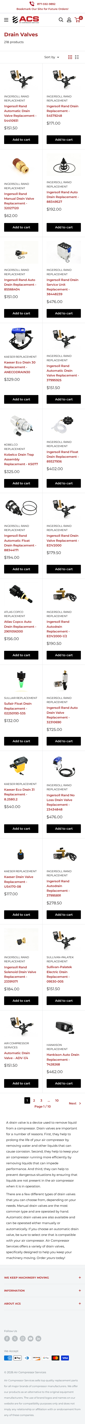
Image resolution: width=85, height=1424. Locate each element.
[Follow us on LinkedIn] (38, 1338)
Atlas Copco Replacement (14, 614)
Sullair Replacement (20, 698)
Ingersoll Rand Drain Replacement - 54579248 (62, 111)
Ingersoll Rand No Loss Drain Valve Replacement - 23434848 (61, 802)
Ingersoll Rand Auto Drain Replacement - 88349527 (63, 197)
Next (72, 1103)
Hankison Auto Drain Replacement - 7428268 (63, 1059)
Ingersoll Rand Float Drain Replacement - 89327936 (63, 457)
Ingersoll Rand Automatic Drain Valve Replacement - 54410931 (20, 113)
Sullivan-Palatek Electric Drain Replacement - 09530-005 (59, 974)
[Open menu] (6, 19)
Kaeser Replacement (20, 356)
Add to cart (21, 140)
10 (57, 1100)
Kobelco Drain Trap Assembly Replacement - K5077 (21, 459)
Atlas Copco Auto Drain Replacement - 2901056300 (20, 626)
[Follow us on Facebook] (7, 1338)
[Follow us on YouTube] (30, 1338)
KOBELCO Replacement (14, 446)
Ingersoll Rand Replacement (16, 98)
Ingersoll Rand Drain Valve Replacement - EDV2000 (63, 540)
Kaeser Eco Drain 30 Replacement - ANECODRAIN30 (19, 367)
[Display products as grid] (70, 57)
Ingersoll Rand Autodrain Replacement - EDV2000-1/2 (58, 629)
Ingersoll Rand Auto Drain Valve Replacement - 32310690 (62, 715)
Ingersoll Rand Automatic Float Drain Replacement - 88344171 (20, 543)
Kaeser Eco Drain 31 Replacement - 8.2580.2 (19, 794)
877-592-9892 (46, 4)
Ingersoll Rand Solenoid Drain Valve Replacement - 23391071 (20, 974)
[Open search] (61, 20)
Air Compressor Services (16, 1045)
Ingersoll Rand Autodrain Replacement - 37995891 (58, 888)
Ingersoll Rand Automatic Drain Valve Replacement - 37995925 (63, 373)
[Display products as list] (77, 57)
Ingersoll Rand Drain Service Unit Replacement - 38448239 (62, 287)
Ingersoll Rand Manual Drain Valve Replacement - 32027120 (19, 201)
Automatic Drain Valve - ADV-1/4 (17, 1055)
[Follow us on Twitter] (15, 1338)
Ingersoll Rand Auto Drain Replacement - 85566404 (20, 284)
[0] (77, 19)
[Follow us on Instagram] (23, 1338)
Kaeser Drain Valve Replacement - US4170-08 (18, 881)
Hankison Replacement (57, 1047)
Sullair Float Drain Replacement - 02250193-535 (18, 708)
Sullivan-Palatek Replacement (60, 959)
